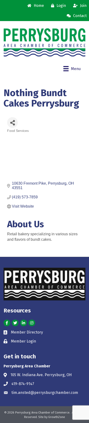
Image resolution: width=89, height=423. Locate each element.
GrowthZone (56, 417)
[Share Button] (12, 122)
